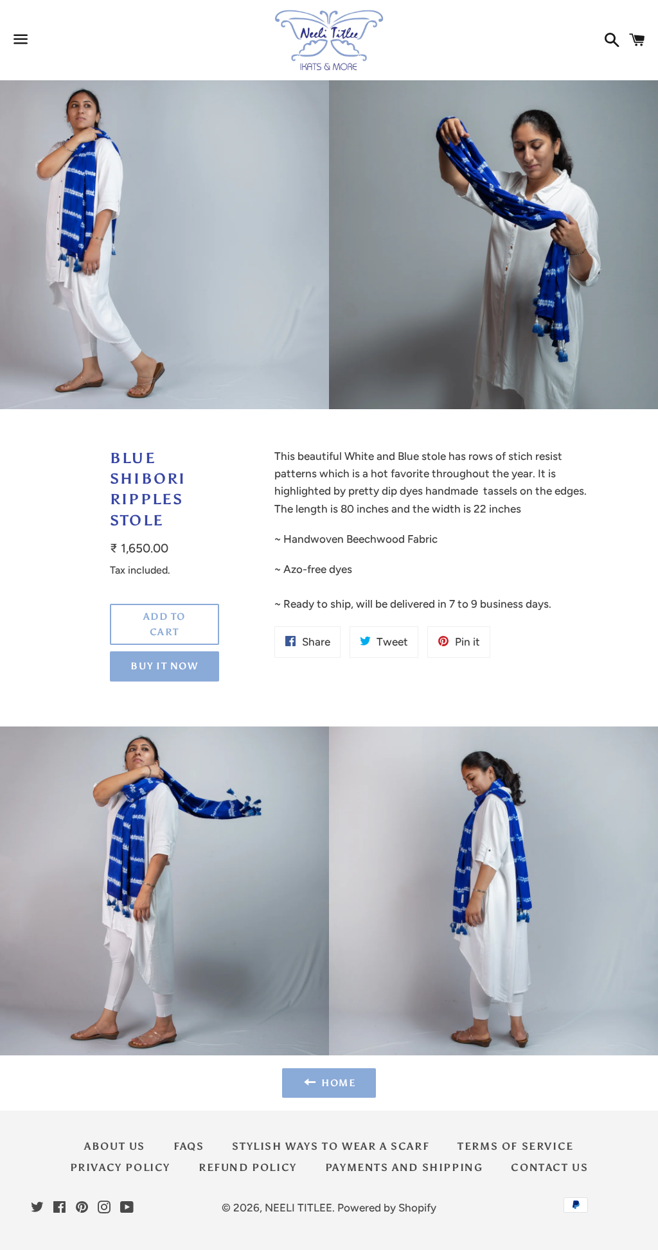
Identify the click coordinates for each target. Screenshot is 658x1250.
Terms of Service (516, 1146)
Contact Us (549, 1167)
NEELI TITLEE (298, 1207)
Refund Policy (248, 1167)
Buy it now (164, 666)
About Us (114, 1146)
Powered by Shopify (386, 1207)
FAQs (188, 1146)
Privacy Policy (120, 1167)
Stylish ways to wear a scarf (330, 1146)
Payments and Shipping (404, 1167)
